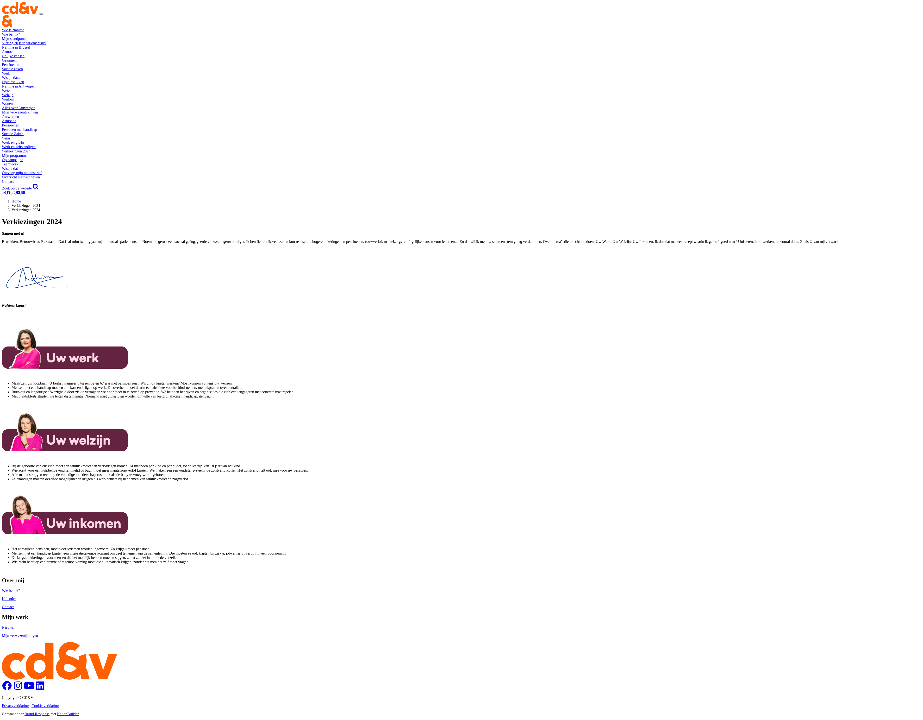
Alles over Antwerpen (18, 108)
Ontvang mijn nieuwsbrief (22, 173)
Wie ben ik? (11, 34)
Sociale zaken (12, 69)
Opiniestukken (13, 82)
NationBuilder (68, 714)
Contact (8, 181)
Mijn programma (14, 155)
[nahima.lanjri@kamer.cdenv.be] (4, 193)
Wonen (7, 103)
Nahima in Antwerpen (19, 86)
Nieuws (8, 627)
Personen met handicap (19, 129)
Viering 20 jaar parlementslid (24, 43)
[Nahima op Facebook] (9, 193)
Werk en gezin (13, 142)
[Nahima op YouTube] (18, 193)
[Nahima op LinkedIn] (23, 193)
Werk (6, 73)
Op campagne (12, 160)
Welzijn (7, 95)
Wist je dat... (11, 78)
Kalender (9, 599)
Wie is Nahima (13, 30)
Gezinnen (9, 60)
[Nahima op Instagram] (14, 193)
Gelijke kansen (13, 56)
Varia (6, 138)
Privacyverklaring (15, 706)
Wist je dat (10, 168)
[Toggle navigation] (41, 14)
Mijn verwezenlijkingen (20, 112)
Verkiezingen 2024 (16, 151)
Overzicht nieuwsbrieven (21, 177)
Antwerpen (10, 116)
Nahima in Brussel (16, 47)
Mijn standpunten (15, 39)
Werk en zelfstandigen (19, 147)
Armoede (9, 52)
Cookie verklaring (45, 706)
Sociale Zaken (13, 134)
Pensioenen (10, 65)
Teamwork (10, 164)
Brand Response (37, 714)
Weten (7, 90)
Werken (8, 99)
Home (16, 201)
